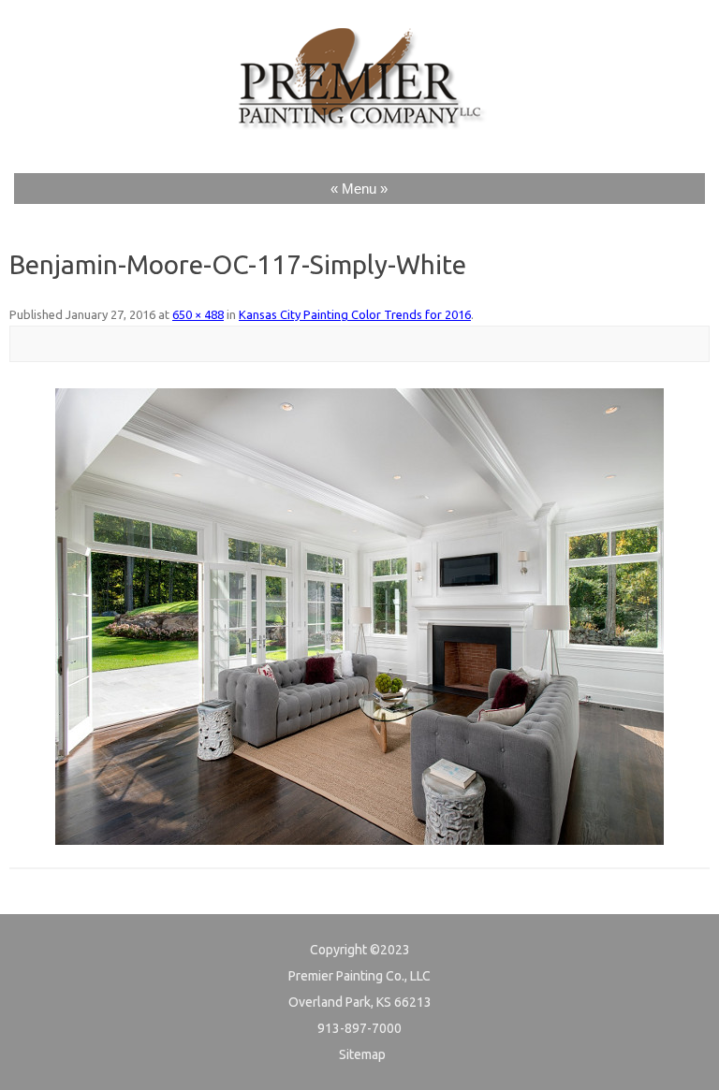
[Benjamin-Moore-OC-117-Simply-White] (359, 616)
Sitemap (362, 1054)
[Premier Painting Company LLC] (359, 137)
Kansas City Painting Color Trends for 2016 (355, 314)
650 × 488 (198, 314)
